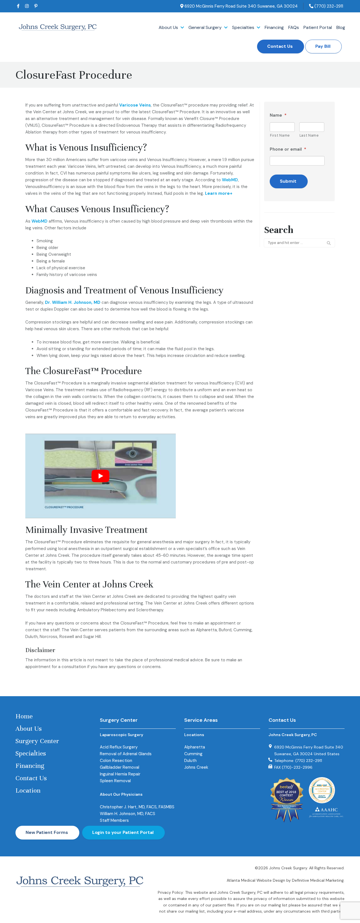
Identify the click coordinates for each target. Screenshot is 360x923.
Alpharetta (194, 747)
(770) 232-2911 (328, 6)
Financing (274, 27)
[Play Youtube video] (100, 476)
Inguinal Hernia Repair (120, 774)
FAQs (293, 27)
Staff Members (114, 820)
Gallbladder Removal (119, 767)
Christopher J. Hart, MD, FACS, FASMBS (137, 807)
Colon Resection (116, 760)
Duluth (190, 760)
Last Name (309, 135)
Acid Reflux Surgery (119, 747)
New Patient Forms (47, 832)
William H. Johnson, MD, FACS (127, 813)
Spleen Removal (115, 781)
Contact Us (280, 46)
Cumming (193, 754)
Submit (288, 181)
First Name (280, 135)
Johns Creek (196, 767)
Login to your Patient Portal (123, 832)
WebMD (230, 180)
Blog (340, 27)
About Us (169, 27)
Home (24, 716)
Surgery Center (37, 741)
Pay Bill (322, 46)
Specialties (243, 27)
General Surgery (205, 27)
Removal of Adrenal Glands (126, 754)
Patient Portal (317, 27)
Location (27, 790)
